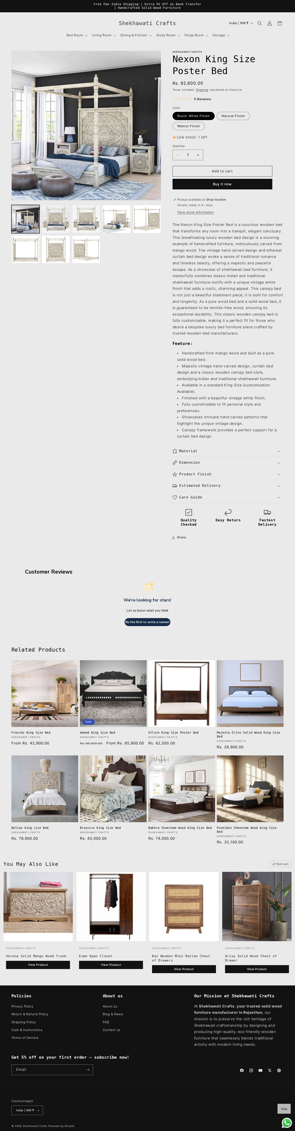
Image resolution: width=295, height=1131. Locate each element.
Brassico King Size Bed (100, 828)
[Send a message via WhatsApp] (287, 1123)
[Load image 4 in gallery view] (117, 219)
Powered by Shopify (61, 1126)
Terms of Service (25, 1038)
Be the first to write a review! (147, 622)
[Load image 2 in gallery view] (56, 219)
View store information (195, 212)
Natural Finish (233, 116)
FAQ (106, 1022)
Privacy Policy (22, 1006)
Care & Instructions (27, 1030)
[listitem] (38, 924)
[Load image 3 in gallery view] (86, 219)
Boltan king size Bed (30, 828)
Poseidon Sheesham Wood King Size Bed (246, 829)
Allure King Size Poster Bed (173, 732)
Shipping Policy (23, 1022)
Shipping (202, 89)
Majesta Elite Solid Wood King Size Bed (248, 734)
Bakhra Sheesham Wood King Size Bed (180, 828)
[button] (76, 35)
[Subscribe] (88, 1069)
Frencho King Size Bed (31, 732)
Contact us (112, 1030)
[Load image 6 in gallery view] (25, 249)
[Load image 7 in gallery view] (56, 249)
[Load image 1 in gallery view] (25, 219)
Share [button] (181, 537)
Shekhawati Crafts (35, 1126)
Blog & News (113, 1014)
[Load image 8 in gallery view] (86, 249)
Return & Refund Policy (29, 1014)
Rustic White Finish (193, 116)
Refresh (283, 864)
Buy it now (222, 184)
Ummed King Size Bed (97, 732)
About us (110, 1006)
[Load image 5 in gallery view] (147, 219)
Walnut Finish (188, 126)
